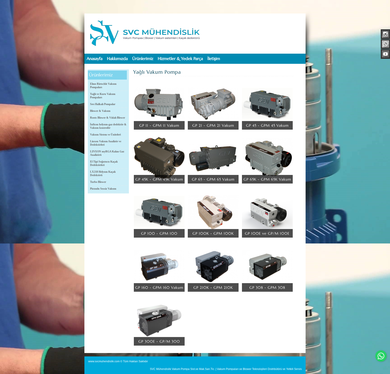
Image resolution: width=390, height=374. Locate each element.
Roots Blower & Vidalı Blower (107, 117)
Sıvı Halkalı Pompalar (102, 104)
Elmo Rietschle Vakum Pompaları (103, 85)
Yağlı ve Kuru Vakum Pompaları (102, 95)
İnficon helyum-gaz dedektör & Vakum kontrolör (108, 126)
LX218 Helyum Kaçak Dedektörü (103, 173)
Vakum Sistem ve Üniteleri (105, 134)
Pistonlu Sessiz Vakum (103, 188)
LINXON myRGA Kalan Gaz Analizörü (107, 153)
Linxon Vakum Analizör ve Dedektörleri (105, 143)
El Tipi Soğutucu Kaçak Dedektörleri (104, 163)
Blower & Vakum (100, 110)
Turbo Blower (98, 182)
